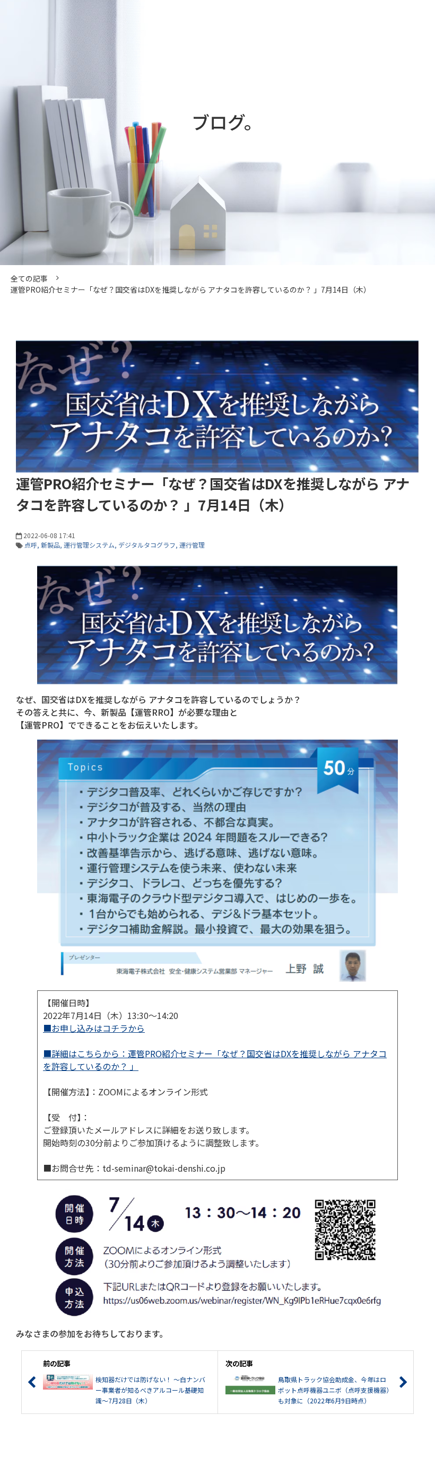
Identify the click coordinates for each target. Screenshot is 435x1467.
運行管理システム (89, 544)
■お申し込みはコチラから (94, 1028)
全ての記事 (29, 278)
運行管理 (192, 544)
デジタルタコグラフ (147, 544)
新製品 (50, 544)
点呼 (30, 544)
